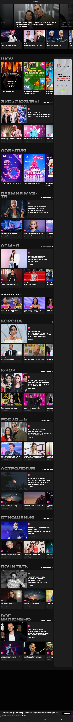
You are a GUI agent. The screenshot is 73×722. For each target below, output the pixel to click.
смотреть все (46, 102)
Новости (28, 720)
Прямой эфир (45, 720)
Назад (62, 720)
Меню (11, 720)
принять (67, 713)
